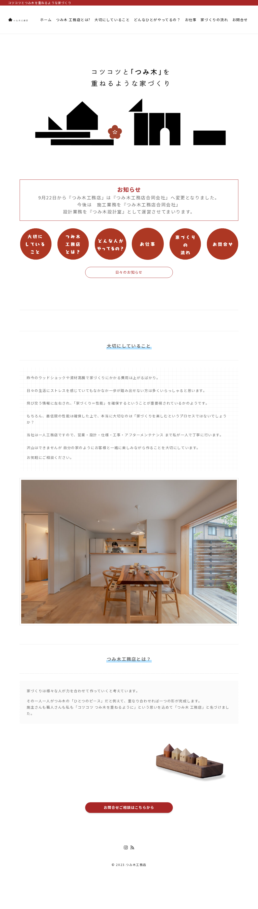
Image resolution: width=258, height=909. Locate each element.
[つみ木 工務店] (18, 20)
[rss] (132, 847)
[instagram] (125, 847)
